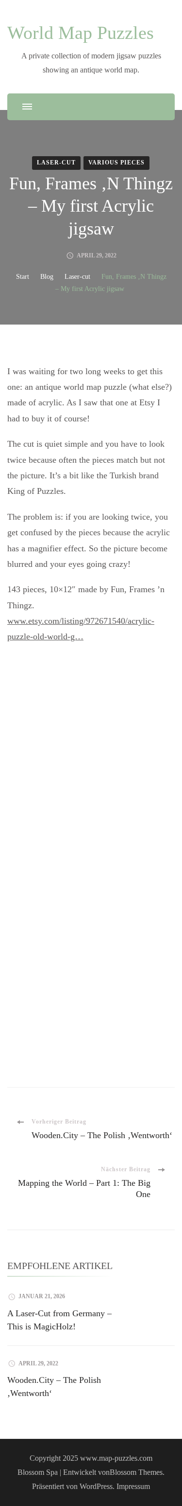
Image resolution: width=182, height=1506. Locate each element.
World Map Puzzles (80, 32)
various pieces (116, 162)
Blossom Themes (136, 1472)
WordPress (96, 1486)
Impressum (133, 1486)
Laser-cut (56, 162)
